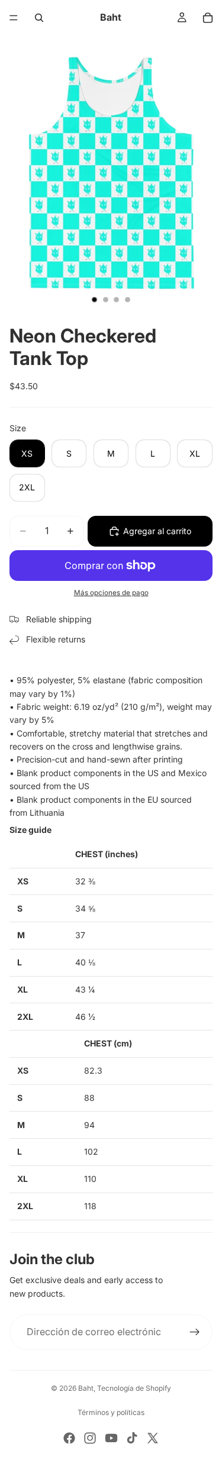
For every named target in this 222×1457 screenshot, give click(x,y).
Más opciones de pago (111, 593)
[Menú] (13, 17)
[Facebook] (69, 1438)
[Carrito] (208, 18)
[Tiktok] (132, 1438)
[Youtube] (111, 1438)
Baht (86, 1388)
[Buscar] (39, 18)
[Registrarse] (194, 1332)
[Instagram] (90, 1438)
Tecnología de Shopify (134, 1388)
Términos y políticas (111, 1412)
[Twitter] (153, 1438)
